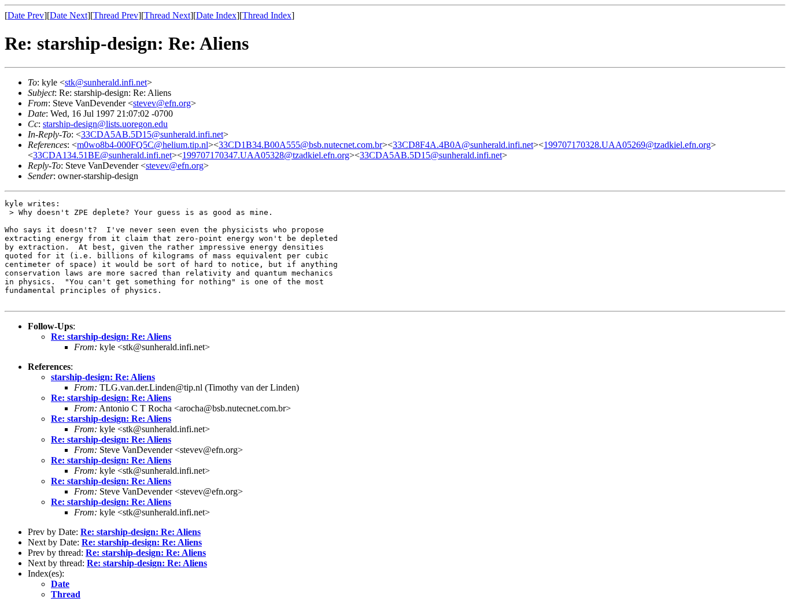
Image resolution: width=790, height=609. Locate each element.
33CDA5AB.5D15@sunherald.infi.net (152, 134)
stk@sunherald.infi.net (106, 82)
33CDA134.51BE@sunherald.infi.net (102, 155)
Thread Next (167, 15)
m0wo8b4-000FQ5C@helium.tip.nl (142, 145)
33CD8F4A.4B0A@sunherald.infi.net (463, 145)
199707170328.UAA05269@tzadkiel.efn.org (627, 145)
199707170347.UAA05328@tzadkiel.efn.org (265, 155)
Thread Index (266, 15)
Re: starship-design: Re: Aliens (111, 336)
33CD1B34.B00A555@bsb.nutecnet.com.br (300, 145)
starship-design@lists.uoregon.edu (105, 124)
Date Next (68, 15)
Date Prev (26, 15)
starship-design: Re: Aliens (103, 377)
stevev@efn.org (162, 103)
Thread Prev (115, 15)
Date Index (216, 15)
